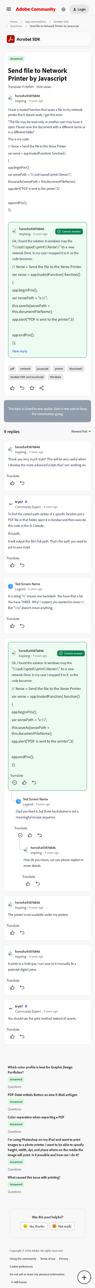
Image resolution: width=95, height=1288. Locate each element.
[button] (9, 11)
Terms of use (47, 1258)
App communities (35, 21)
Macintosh (75, 368)
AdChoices (20, 1282)
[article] (47, 465)
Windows (55, 377)
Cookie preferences (21, 1266)
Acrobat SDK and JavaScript (27, 377)
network (25, 368)
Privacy (63, 1258)
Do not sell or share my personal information (37, 1274)
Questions (16, 26)
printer (59, 368)
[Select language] (63, 9)
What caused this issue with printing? (34, 1177)
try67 (19, 502)
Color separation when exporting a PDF (36, 1117)
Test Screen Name (27, 584)
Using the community (23, 1258)
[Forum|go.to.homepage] (36, 9)
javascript (42, 368)
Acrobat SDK (61, 21)
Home (14, 21)
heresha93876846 (27, 96)
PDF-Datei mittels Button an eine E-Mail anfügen (42, 1095)
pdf (12, 368)
